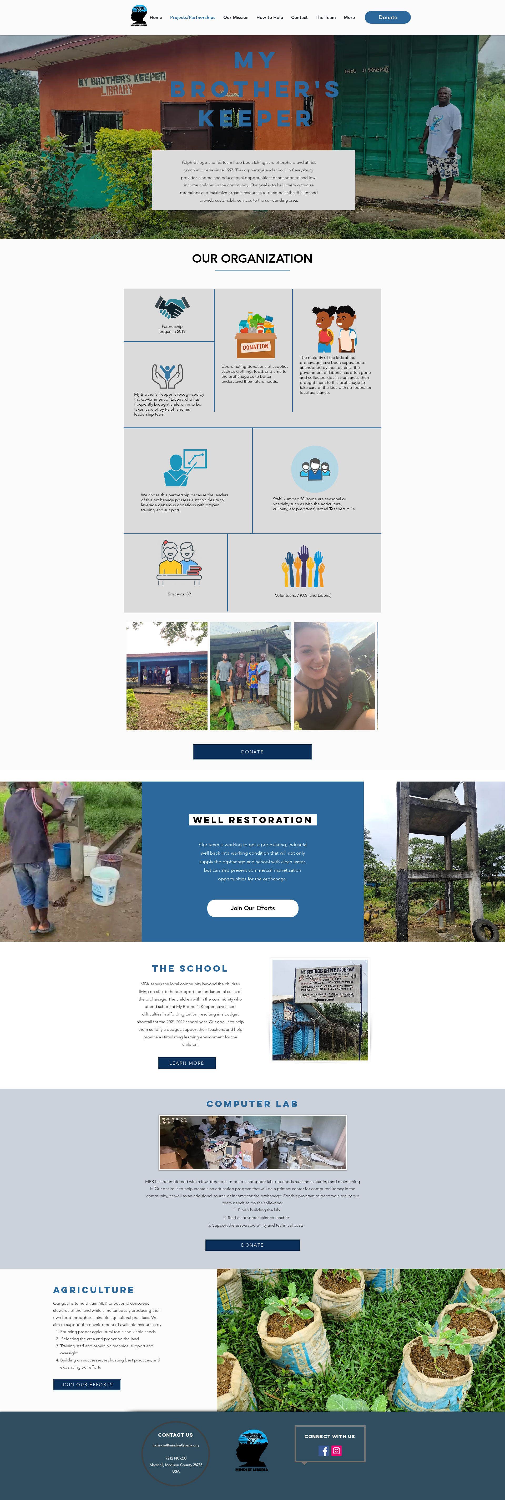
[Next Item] (369, 676)
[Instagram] (336, 1451)
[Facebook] (324, 1451)
